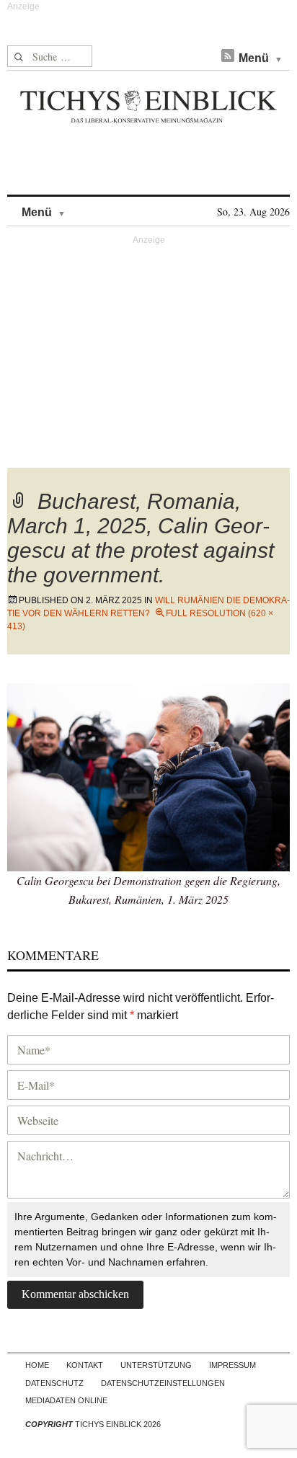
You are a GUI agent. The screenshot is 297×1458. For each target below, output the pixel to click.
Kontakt (84, 1365)
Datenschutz (54, 1383)
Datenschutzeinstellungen (163, 1383)
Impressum (232, 1365)
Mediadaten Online (66, 1400)
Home (37, 1365)
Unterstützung (156, 1365)
